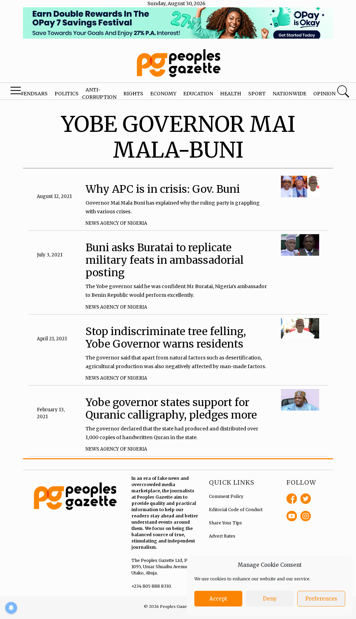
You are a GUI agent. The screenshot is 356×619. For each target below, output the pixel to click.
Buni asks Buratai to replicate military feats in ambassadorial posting (165, 260)
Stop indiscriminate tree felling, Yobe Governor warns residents (166, 337)
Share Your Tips (225, 522)
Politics (67, 93)
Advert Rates (222, 536)
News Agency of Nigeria (116, 223)
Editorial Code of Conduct (235, 509)
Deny (270, 598)
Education (198, 93)
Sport (257, 93)
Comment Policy (226, 496)
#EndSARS (34, 93)
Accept (218, 598)
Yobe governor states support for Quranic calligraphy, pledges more (171, 408)
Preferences (321, 598)
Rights (133, 93)
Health (230, 93)
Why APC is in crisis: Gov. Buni (163, 189)
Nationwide (289, 93)
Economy (163, 93)
